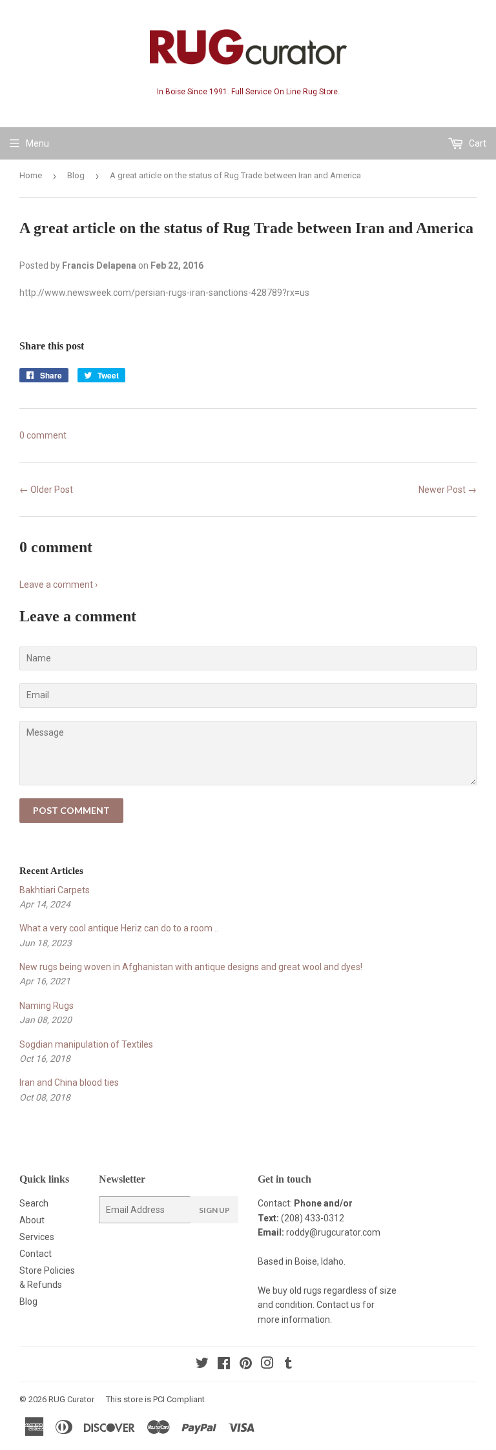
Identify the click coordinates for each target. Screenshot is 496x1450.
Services (36, 1237)
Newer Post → (447, 489)
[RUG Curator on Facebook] (224, 1365)
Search (33, 1203)
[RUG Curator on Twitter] (202, 1365)
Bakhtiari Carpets (54, 890)
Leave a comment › (58, 584)
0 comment (43, 435)
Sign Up (214, 1210)
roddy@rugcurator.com (333, 1232)
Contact (35, 1253)
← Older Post (46, 489)
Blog (76, 175)
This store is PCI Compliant (155, 1399)
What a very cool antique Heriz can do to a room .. (118, 928)
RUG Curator (71, 1399)
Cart (476, 143)
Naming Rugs (46, 1005)
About (32, 1220)
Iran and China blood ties (69, 1082)
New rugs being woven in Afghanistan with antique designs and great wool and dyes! (190, 967)
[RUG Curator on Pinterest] (246, 1365)
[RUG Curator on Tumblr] (288, 1365)
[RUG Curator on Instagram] (267, 1365)
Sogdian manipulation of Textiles (86, 1044)
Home (30, 175)
